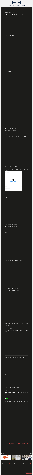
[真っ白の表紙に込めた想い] (27, 457)
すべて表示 (30, 453)
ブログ (5, 445)
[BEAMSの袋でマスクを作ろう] (6, 457)
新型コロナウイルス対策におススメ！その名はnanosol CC (16, 461)
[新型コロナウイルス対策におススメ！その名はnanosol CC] (16, 457)
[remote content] (16, 181)
